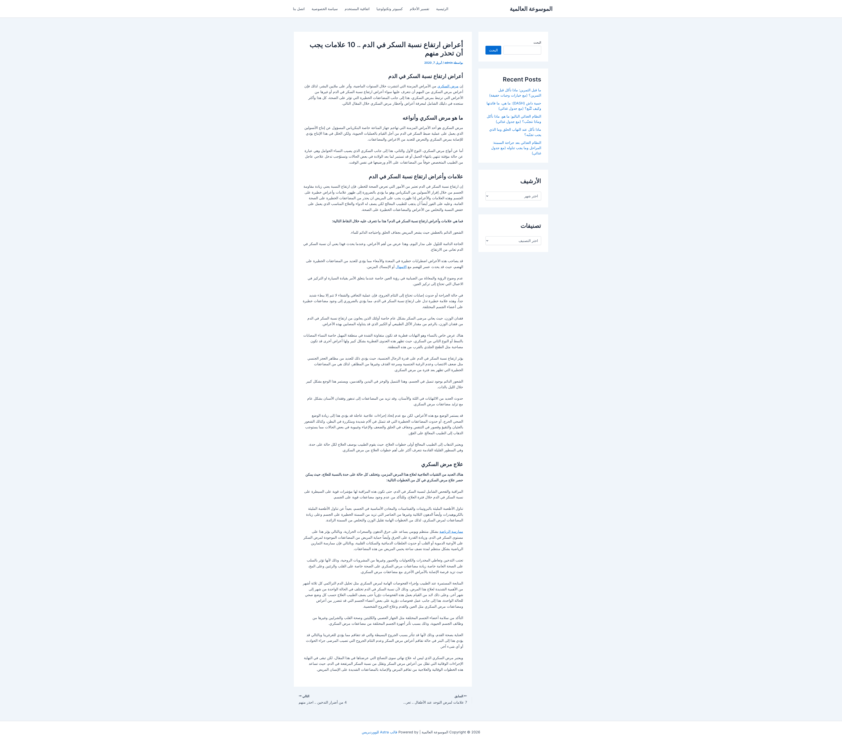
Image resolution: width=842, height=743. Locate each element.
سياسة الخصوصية (325, 9)
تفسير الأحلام (419, 9)
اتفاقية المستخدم (357, 9)
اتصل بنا (299, 9)
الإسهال (401, 267)
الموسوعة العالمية (531, 8)
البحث (537, 42)
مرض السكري (447, 86)
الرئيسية (442, 9)
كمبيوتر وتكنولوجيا (389, 9)
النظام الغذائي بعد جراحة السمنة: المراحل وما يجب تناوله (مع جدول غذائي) (516, 147)
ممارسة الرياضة (451, 531)
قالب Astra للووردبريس (379, 732)
